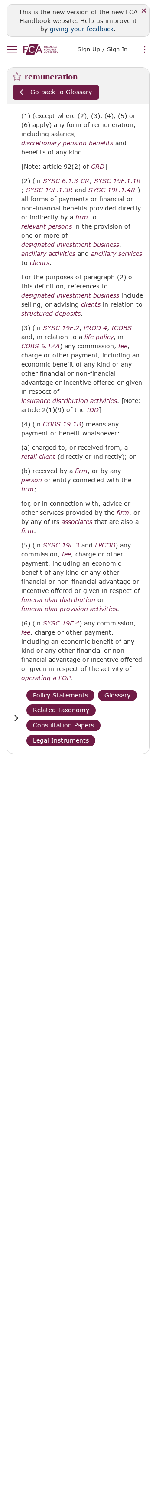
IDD (93, 410)
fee (122, 346)
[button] (16, 718)
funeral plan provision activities (69, 609)
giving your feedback (82, 29)
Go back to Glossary (61, 91)
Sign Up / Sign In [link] (102, 49)
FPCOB (105, 545)
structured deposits (51, 314)
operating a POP (45, 678)
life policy (99, 337)
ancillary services (116, 254)
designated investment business (70, 245)
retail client (38, 457)
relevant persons (46, 226)
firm (81, 217)
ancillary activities (48, 254)
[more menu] (145, 50)
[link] (41, 49)
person (31, 480)
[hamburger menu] (11, 49)
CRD (97, 167)
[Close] (144, 11)
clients (39, 263)
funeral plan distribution (58, 600)
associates (77, 522)
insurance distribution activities (69, 401)
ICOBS (121, 328)
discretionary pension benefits (67, 143)
